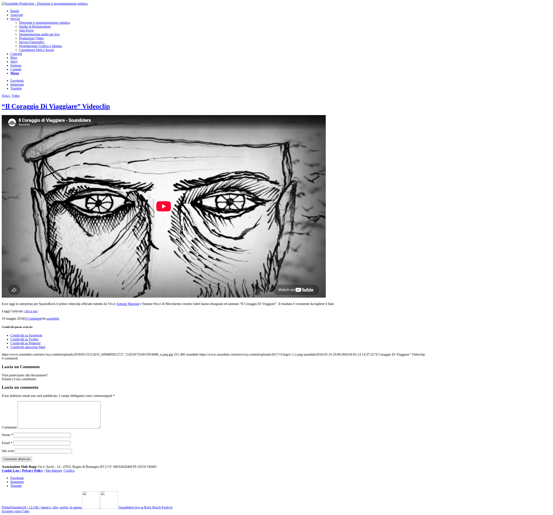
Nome (7, 435)
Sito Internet (53, 470)
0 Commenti (33, 318)
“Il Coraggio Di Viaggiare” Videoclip (56, 106)
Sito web (8, 451)
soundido (53, 318)
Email (7, 443)
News (6, 96)
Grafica (69, 470)
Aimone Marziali (127, 304)
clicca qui (30, 311)
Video (15, 96)
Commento (9, 427)
